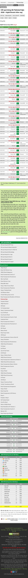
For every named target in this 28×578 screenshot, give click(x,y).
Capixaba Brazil (4, 319)
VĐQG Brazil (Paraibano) (7, 344)
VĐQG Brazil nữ (4, 303)
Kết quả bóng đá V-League (7, 261)
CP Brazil (3, 377)
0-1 (17, 39)
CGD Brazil (3, 353)
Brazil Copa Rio (4, 391)
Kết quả (16, 5)
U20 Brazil (3, 379)
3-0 (17, 49)
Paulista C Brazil (4, 397)
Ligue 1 (10, 17)
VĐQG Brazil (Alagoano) (6, 272)
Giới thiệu (3, 529)
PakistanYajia (4, 299)
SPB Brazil (3, 335)
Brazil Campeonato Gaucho (7, 366)
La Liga (2, 17)
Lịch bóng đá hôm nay (21, 512)
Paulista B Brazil (4, 301)
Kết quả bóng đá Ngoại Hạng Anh (9, 247)
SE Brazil (3, 305)
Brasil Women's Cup (5, 281)
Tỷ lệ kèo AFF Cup (8, 515)
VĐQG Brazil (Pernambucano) (8, 361)
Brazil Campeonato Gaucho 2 (8, 408)
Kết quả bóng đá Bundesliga (7, 252)
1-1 (17, 43)
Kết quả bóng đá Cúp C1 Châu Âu (9, 249)
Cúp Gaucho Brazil (5, 314)
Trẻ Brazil (3, 346)
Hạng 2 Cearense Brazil (6, 382)
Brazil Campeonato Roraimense (8, 276)
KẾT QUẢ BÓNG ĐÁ (6, 242)
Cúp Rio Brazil (4, 402)
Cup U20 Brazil (4, 312)
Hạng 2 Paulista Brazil (6, 290)
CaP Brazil (3, 348)
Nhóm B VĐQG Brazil (6, 404)
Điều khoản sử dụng (16, 529)
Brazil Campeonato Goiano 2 (7, 321)
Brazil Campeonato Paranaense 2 (9, 323)
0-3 (17, 138)
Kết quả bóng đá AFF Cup (7, 244)
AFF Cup (2, 15)
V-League (14, 17)
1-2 (17, 70)
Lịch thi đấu (9, 5)
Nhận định (3, 5)
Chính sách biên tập (6, 568)
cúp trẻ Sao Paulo (5, 350)
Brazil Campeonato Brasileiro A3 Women (10, 297)
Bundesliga (22, 15)
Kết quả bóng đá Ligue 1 (6, 259)
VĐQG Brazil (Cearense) (6, 375)
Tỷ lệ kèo (21, 5)
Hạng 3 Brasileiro (5, 339)
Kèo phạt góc (4, 514)
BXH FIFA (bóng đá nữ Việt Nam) (9, 481)
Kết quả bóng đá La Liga (6, 254)
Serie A (6, 17)
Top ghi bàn (3, 7)
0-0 (17, 59)
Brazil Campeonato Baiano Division (9, 364)
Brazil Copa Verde (5, 332)
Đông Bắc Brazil (4, 283)
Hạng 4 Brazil (4, 388)
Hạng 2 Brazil (4, 370)
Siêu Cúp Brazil (4, 279)
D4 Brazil (3, 326)
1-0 (17, 109)
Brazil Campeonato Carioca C (8, 274)
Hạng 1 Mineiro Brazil (6, 355)
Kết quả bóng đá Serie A (6, 256)
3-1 (17, 142)
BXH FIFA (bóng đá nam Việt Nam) (9, 454)
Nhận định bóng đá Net (14, 510)
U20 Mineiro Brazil (5, 292)
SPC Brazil (3, 328)
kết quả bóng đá (6, 231)
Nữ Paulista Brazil (5, 400)
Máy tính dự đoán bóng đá (14, 514)
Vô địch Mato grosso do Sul (7, 294)
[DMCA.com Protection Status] (14, 534)
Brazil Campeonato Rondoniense (8, 341)
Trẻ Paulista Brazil (5, 308)
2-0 (17, 35)
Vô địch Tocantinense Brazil (7, 384)
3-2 (17, 63)
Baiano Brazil (4, 330)
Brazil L (2, 395)
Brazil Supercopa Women (7, 413)
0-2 (17, 160)
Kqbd (22, 510)
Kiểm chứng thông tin (17, 568)
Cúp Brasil (3, 368)
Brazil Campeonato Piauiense (8, 288)
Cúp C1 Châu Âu (16, 15)
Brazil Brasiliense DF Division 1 (8, 406)
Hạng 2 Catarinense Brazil (7, 310)
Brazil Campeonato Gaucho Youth (9, 317)
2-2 (17, 57)
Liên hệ (8, 529)
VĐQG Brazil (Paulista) (6, 373)
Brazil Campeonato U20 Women (8, 393)
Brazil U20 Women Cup (6, 270)
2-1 (17, 30)
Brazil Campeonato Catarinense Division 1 (11, 359)
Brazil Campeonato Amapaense (8, 386)
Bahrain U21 (4, 411)
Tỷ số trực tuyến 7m (10, 512)
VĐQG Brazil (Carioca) (6, 357)
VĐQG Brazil (4, 267)
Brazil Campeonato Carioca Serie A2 (9, 337)
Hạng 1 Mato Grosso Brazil (7, 285)
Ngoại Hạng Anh (8, 15)
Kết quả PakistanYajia (6, 416)
